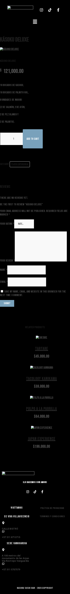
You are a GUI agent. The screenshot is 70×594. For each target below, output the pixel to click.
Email (4, 282)
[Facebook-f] (58, 10)
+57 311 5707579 (11, 569)
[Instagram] (41, 10)
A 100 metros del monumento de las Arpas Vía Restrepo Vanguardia (15, 558)
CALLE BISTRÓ (10, 528)
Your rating (7, 224)
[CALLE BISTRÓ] (3, 522)
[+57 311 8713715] (3, 531)
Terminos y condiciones (52, 516)
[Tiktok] (50, 10)
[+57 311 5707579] (3, 563)
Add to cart (33, 139)
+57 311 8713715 (11, 537)
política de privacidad (52, 508)
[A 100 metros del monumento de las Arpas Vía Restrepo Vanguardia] (3, 549)
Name (3, 270)
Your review (7, 260)
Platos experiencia (19, 164)
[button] (35, 22)
